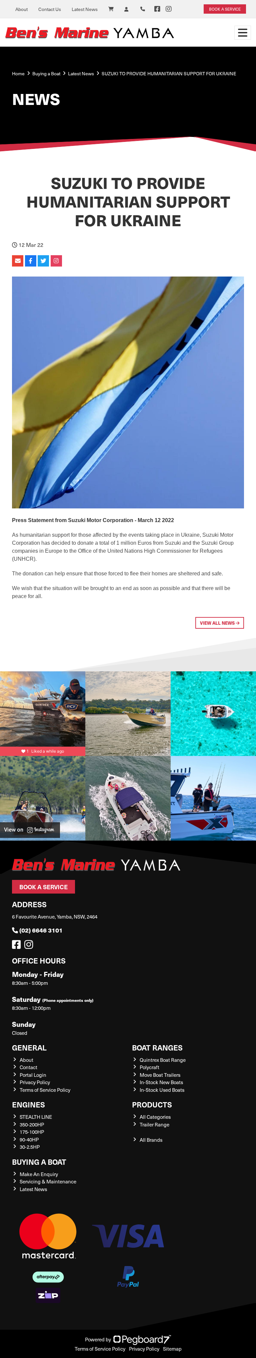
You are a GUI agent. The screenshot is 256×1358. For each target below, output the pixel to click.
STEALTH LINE (36, 1116)
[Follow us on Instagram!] (30, 946)
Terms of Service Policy (45, 1089)
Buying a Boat (39, 1161)
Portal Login (33, 1074)
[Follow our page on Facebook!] (157, 9)
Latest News (85, 9)
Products (152, 1104)
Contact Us (49, 9)
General (29, 1047)
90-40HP (29, 1139)
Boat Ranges (157, 1047)
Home (18, 73)
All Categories (155, 1116)
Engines (28, 1104)
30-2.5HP (30, 1146)
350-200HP (32, 1124)
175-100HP (32, 1131)
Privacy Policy (35, 1082)
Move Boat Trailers (160, 1074)
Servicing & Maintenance (48, 1181)
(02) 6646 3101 (41, 930)
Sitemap (172, 1348)
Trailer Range (154, 1124)
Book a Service (43, 887)
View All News (218, 623)
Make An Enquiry (39, 1174)
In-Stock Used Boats (162, 1089)
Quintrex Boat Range (163, 1059)
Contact (28, 1067)
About (21, 9)
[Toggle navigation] (242, 33)
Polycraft (149, 1067)
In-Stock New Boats (161, 1082)
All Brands (151, 1139)
